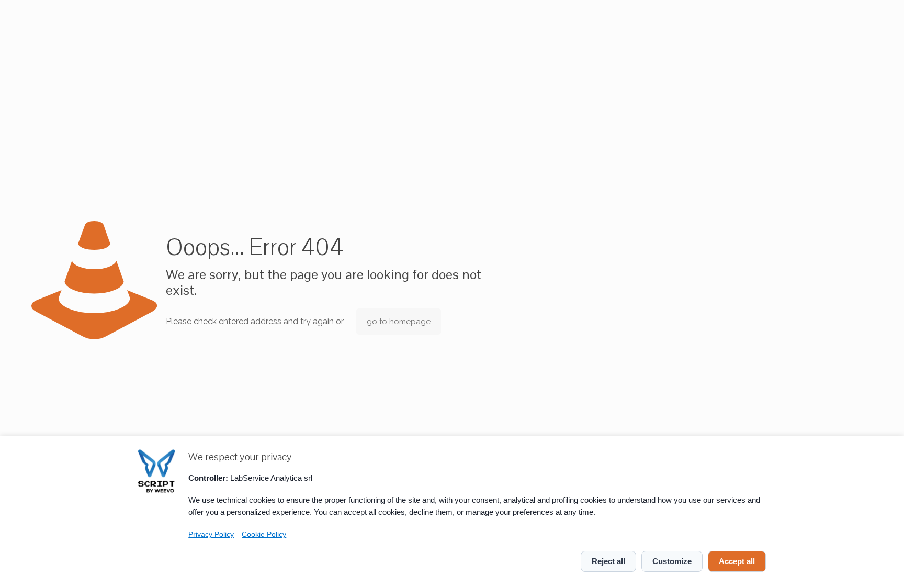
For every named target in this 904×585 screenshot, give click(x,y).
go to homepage (399, 321)
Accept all (737, 561)
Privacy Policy (211, 534)
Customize (672, 561)
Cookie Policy (264, 534)
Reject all (608, 561)
